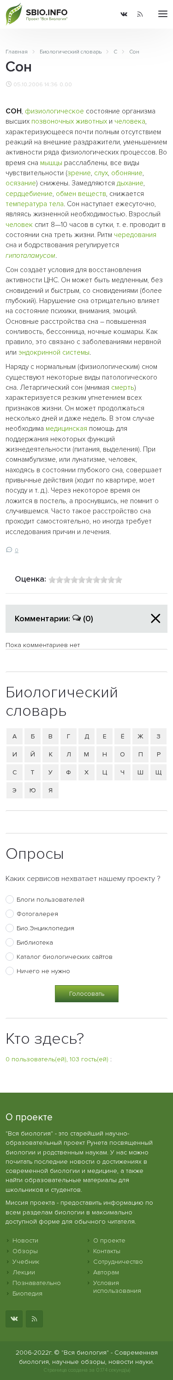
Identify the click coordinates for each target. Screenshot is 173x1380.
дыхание (130, 183)
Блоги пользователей (50, 900)
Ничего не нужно (43, 971)
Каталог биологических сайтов (65, 957)
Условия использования (117, 1287)
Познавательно (36, 1283)
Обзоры (25, 1251)
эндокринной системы (53, 352)
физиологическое (54, 111)
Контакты (106, 1251)
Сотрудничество (118, 1262)
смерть (122, 387)
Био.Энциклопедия (45, 928)
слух (101, 173)
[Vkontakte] (123, 14)
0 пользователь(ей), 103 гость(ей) (57, 1059)
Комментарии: (54, 618)
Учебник (25, 1262)
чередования (135, 235)
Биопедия (27, 1293)
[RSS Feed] (140, 14)
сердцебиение (29, 194)
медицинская (66, 428)
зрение (79, 173)
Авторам (106, 1272)
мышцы (51, 163)
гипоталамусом (30, 255)
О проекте (109, 1240)
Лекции (23, 1272)
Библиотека (35, 942)
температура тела (35, 204)
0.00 (66, 84)
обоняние (127, 173)
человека (129, 121)
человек (19, 224)
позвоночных (52, 121)
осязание (21, 183)
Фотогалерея (37, 914)
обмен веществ (81, 194)
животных (91, 121)
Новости (25, 1240)
